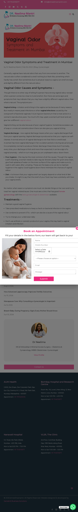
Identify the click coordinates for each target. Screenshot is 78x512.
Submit (44, 279)
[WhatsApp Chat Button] (73, 507)
